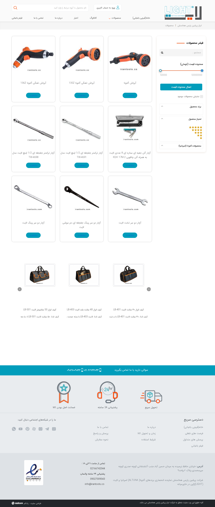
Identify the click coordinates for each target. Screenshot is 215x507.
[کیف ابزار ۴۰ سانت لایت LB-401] (128, 275)
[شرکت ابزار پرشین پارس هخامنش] (181, 13)
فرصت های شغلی (194, 433)
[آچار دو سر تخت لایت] (130, 197)
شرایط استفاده (148, 440)
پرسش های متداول (193, 440)
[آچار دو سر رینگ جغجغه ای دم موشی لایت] (81, 197)
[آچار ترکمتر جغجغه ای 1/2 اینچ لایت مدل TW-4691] (81, 127)
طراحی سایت (35, 503)
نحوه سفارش (101, 440)
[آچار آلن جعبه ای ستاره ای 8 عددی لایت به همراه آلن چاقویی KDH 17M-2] (130, 127)
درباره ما (151, 427)
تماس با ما (102, 427)
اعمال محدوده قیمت (181, 87)
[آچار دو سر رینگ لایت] (33, 197)
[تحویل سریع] (151, 392)
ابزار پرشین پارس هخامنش (190, 25)
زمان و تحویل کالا (147, 433)
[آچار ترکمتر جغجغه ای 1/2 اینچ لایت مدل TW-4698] (33, 127)
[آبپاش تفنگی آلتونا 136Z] (33, 57)
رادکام (26, 503)
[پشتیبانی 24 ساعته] (107, 392)
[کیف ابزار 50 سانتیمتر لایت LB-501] (39, 275)
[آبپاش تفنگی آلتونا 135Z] (81, 57)
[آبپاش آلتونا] (130, 57)
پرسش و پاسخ (100, 433)
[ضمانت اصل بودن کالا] (63, 392)
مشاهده (130, 95)
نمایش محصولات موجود (188, 96)
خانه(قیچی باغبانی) (193, 427)
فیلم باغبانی (197, 446)
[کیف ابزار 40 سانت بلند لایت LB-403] (84, 275)
